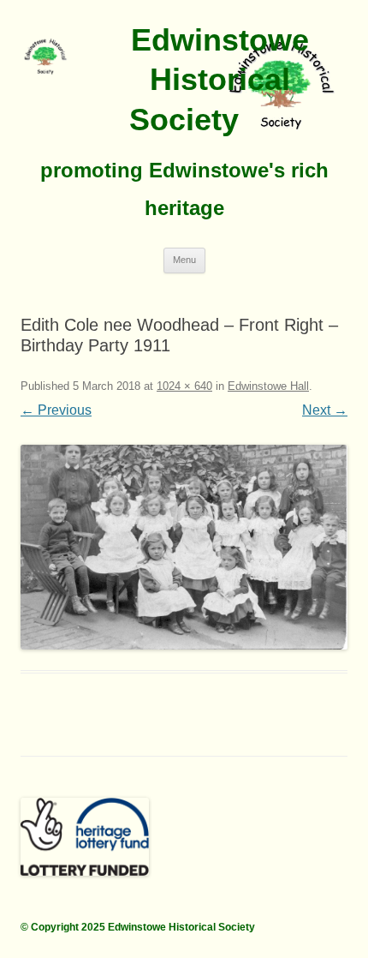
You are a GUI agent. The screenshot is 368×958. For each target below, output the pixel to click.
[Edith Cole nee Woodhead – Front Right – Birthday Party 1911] (184, 547)
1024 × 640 (184, 386)
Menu (184, 259)
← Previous (56, 410)
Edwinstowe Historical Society (219, 79)
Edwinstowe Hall (268, 386)
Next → (324, 410)
